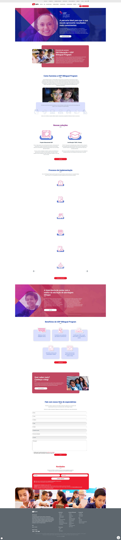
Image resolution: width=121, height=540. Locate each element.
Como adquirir (65, 1)
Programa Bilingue (69, 4)
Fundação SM (51, 1)
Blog (59, 518)
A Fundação (80, 513)
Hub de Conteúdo (61, 517)
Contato (82, 1)
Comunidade (79, 4)
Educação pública (48, 4)
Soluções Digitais (62, 4)
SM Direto (70, 524)
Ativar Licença (71, 526)
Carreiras (78, 1)
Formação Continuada (58, 1)
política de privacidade (51, 452)
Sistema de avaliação (72, 519)
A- (86, 1)
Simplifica (70, 517)
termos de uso (58, 481)
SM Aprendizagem (71, 523)
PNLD (44, 4)
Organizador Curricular (72, 518)
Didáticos (41, 4)
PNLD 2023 (80, 520)
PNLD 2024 (80, 519)
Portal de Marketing (72, 1)
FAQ (59, 529)
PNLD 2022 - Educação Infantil (83, 521)
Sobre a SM (45, 1)
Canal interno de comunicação (63, 523)
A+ (85, 1)
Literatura (74, 4)
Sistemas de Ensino (56, 4)
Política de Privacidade (49, 488)
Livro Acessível (61, 524)
